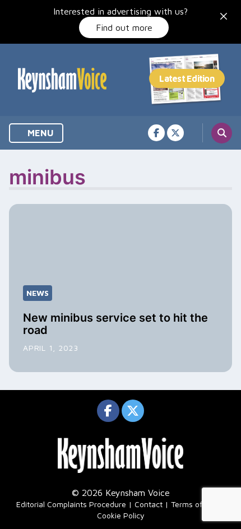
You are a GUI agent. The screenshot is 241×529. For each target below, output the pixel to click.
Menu (39, 133)
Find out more (124, 27)
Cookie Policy (121, 515)
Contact (149, 504)
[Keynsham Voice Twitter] (175, 132)
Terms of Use (194, 504)
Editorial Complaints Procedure (71, 504)
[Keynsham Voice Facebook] (156, 132)
